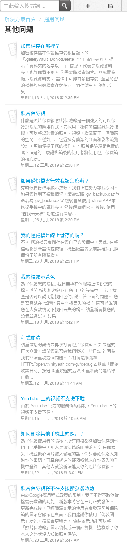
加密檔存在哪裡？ (40, 45)
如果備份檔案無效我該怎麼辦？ (55, 180)
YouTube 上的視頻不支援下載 (53, 398)
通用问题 (54, 19)
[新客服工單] (87, 5)
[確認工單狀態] (110, 5)
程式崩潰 (30, 337)
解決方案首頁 (21, 19)
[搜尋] (65, 5)
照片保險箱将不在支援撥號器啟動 (57, 488)
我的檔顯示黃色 (38, 276)
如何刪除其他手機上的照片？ (52, 433)
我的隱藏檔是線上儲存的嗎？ (52, 234)
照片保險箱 (33, 113)
